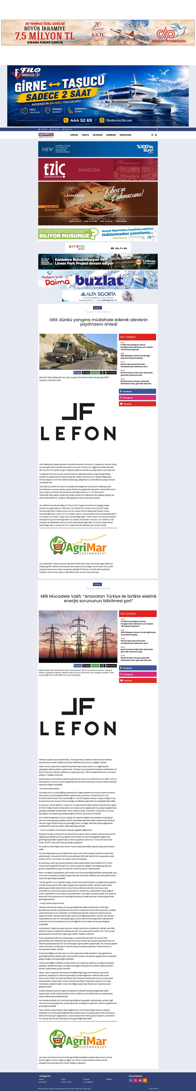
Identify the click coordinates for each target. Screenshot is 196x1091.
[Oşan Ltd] (98, 295)
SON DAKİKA (56, 129)
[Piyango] (98, 32)
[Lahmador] (98, 203)
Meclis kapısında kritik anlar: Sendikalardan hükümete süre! (134, 365)
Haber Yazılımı (153, 1089)
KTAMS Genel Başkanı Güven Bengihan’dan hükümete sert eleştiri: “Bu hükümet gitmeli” (137, 347)
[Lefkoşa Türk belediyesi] (98, 261)
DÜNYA (85, 135)
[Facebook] (131, 1080)
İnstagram (128, 398)
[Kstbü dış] (98, 149)
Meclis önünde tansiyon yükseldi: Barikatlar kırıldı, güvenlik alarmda (136, 382)
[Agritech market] (78, 544)
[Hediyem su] (98, 279)
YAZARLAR (43, 129)
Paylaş (78, 372)
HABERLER (111, 135)
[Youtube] (140, 1080)
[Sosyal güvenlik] (98, 234)
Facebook (126, 391)
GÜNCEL (74, 135)
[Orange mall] (98, 247)
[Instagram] (135, 1080)
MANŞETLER (68, 129)
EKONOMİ (97, 135)
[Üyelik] (157, 129)
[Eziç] (98, 169)
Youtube (127, 404)
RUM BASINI (125, 135)
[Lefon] (78, 422)
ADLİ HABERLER (88, 1082)
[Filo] (98, 96)
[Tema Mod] (156, 135)
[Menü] (152, 135)
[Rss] (145, 1080)
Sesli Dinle (112, 372)
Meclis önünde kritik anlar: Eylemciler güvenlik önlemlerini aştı (137, 374)
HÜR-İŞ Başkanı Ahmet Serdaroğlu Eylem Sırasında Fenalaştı (135, 357)
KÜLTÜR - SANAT (66, 1082)
